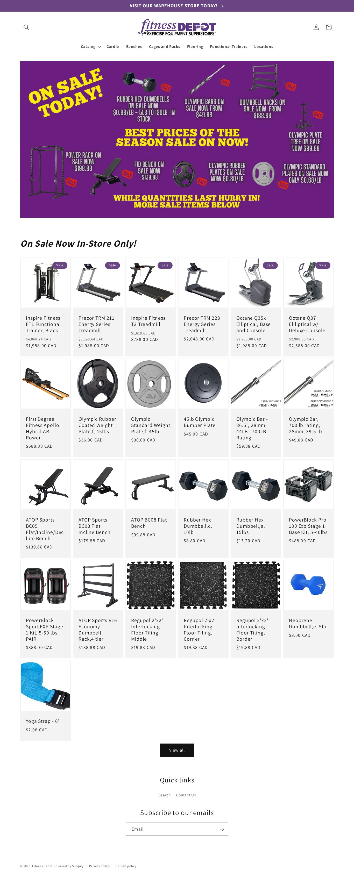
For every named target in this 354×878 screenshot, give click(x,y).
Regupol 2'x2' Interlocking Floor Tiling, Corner (200, 630)
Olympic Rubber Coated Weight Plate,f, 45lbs (97, 425)
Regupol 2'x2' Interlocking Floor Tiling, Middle (147, 630)
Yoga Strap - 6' (43, 721)
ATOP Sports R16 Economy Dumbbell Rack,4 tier (98, 630)
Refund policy (126, 866)
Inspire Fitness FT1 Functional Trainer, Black (43, 324)
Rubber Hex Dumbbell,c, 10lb (198, 526)
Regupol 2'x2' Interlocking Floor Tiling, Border (252, 630)
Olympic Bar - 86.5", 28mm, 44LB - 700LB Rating (252, 428)
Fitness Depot (42, 866)
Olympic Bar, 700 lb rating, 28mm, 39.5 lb (305, 425)
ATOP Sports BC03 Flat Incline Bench (95, 526)
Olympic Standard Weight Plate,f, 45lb (150, 425)
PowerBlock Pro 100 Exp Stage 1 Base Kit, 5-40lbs (308, 526)
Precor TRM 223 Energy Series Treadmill (202, 324)
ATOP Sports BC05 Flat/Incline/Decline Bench (45, 529)
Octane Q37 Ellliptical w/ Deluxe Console (307, 324)
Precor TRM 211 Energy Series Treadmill (97, 324)
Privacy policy (99, 866)
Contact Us (186, 794)
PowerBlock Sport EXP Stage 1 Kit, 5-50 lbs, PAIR (44, 630)
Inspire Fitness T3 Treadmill (148, 321)
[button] (26, 27)
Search (164, 794)
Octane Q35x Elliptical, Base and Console (253, 324)
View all (177, 750)
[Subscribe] (222, 829)
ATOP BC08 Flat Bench (149, 523)
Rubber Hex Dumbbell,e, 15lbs (250, 526)
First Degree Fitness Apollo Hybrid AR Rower (42, 428)
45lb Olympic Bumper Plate (200, 422)
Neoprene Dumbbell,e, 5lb (308, 624)
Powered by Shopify (69, 866)
